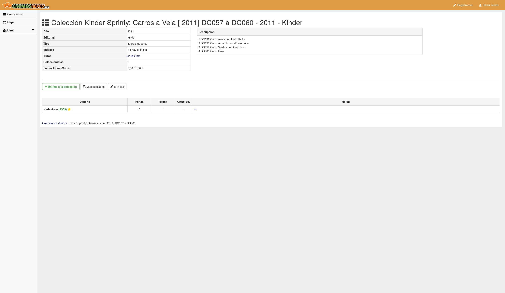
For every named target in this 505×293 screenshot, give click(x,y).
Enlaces (118, 87)
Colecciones (14, 14)
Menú (10, 30)
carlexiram (133, 56)
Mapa (10, 22)
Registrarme (464, 5)
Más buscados (95, 87)
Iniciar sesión (490, 5)
